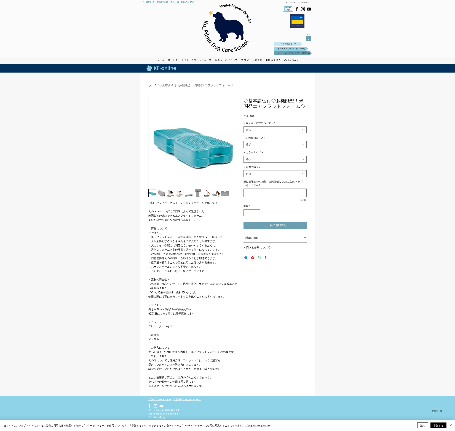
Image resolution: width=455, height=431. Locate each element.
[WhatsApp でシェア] (259, 258)
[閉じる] (451, 425)
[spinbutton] (251, 213)
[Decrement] (246, 213)
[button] (309, 37)
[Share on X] (266, 258)
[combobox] (275, 129)
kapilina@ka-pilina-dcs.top (163, 413)
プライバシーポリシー (257, 425)
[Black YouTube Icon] (309, 9)
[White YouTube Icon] (161, 406)
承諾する (438, 425)
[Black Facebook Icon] (296, 9)
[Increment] (257, 213)
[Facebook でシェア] (246, 258)
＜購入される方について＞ (259, 123)
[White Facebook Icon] (149, 406)
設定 (422, 425)
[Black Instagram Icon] (303, 9)
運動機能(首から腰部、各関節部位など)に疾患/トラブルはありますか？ (274, 183)
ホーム (152, 85)
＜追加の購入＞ (253, 167)
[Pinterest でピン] (252, 258)
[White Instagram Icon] (155, 406)
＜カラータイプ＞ (254, 152)
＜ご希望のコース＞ (255, 137)
